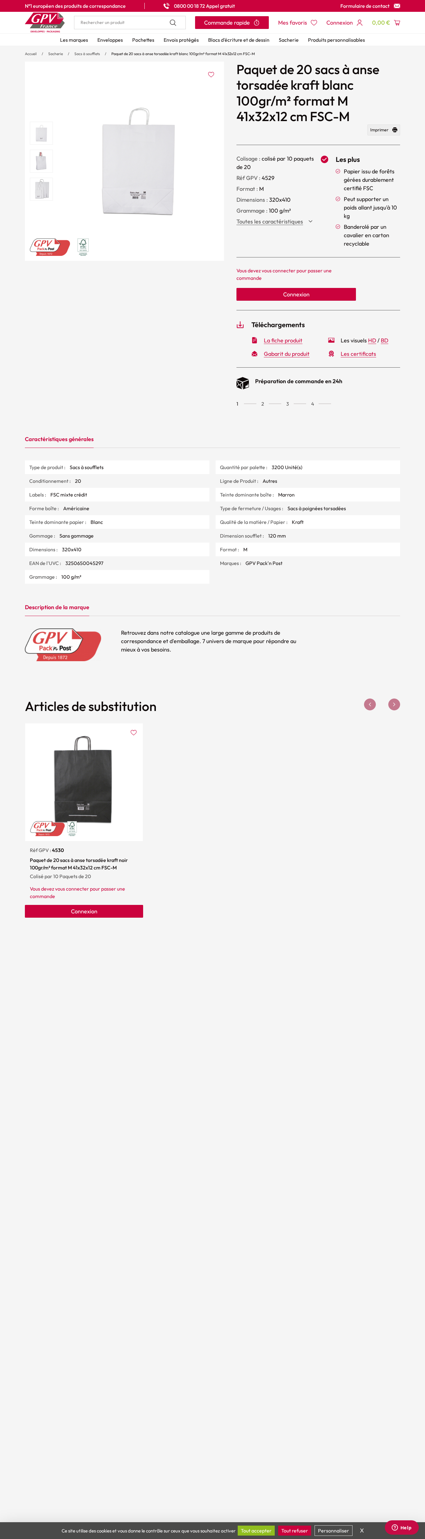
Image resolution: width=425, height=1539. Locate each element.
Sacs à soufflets (87, 53)
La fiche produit (283, 340)
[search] (129, 22)
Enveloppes (110, 40)
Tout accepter (256, 1530)
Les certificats (358, 353)
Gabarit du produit (287, 353)
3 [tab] (287, 403)
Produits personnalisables (336, 40)
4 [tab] (312, 403)
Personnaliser (333, 1530)
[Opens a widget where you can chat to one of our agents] (402, 1528)
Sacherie (289, 40)
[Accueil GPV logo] (45, 22)
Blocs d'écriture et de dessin (238, 40)
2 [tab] (262, 403)
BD (384, 340)
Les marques (74, 40)
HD (372, 340)
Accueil (31, 53)
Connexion (296, 294)
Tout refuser (294, 1530)
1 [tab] (237, 403)
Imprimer (379, 130)
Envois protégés (181, 40)
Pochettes (143, 40)
